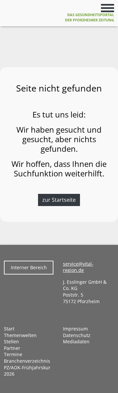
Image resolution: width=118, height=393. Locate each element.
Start (9, 329)
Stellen (11, 341)
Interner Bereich (29, 267)
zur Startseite (59, 199)
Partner (12, 348)
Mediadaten (76, 341)
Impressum (75, 329)
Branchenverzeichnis (27, 361)
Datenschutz (76, 335)
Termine (13, 354)
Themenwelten (20, 335)
